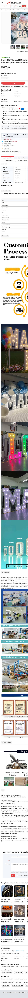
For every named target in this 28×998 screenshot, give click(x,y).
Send (13, 875)
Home (2, 9)
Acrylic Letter (18, 982)
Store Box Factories (6, 979)
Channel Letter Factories (7, 982)
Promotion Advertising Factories (20, 979)
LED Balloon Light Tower (19, 956)
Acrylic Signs (16, 958)
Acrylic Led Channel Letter (17, 985)
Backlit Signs (16, 953)
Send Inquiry (13, 83)
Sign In (3, 151)
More (2, 988)
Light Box (3, 956)
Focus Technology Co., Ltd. (17, 992)
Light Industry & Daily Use (9, 9)
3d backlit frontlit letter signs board (7, 953)
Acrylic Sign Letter (18, 972)
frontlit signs (4, 958)
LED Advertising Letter (7, 972)
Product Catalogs (20, 950)
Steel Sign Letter (5, 985)
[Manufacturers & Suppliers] (14, 2)
